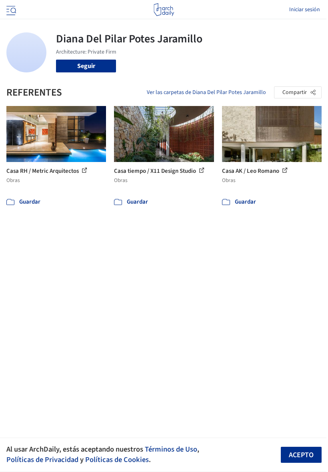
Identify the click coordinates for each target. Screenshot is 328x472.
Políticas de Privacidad (42, 459)
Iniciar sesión (304, 9)
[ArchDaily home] (164, 9)
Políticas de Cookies (117, 459)
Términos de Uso (171, 449)
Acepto (301, 455)
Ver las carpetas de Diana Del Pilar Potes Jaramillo (206, 92)
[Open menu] (10, 9)
